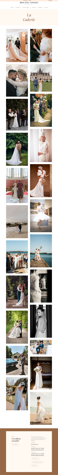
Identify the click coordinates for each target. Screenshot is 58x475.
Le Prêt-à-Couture (25, 7)
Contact (46, 7)
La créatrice (40, 7)
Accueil (11, 7)
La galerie (33, 7)
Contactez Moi (15, 444)
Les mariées (17, 7)
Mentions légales (35, 458)
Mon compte (34, 465)
